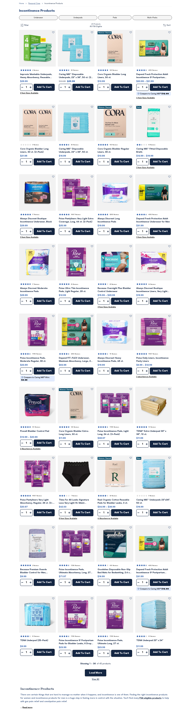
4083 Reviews (153, 70)
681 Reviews (114, 565)
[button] (37, 48)
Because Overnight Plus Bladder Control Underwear (114, 290)
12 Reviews (151, 145)
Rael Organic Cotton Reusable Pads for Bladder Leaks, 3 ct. (113, 501)
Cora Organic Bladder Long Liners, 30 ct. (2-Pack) (34, 150)
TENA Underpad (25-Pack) (34, 640)
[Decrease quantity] (22, 87)
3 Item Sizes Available (29, 237)
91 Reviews (35, 636)
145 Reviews (114, 70)
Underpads (77, 17)
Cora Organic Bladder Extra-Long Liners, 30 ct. (74, 432)
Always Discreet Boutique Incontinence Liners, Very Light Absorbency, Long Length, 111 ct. (153, 290)
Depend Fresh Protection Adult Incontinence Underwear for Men (153, 220)
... (26, 707)
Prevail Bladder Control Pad (34, 431)
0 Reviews (35, 145)
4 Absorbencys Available (108, 518)
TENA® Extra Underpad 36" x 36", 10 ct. (151, 432)
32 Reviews (113, 496)
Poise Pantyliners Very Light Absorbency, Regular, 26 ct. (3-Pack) (36, 502)
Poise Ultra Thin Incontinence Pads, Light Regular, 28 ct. (74, 290)
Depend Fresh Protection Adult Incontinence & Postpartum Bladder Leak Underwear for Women (152, 76)
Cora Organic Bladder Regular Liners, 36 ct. (113, 150)
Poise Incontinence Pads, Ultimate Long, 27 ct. (110, 642)
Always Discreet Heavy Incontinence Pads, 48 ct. (110, 359)
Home (21, 3)
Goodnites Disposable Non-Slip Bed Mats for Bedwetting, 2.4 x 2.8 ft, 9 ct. (114, 571)
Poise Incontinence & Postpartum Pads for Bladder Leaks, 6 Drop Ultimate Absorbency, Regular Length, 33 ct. (76, 642)
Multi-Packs (152, 17)
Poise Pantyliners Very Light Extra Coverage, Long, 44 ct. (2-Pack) (76, 220)
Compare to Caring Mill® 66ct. (35, 378)
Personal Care (34, 3)
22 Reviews (113, 284)
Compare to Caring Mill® (154, 94)
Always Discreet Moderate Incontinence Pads (34, 290)
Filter (26, 25)
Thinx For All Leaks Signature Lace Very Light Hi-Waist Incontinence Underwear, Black (75, 502)
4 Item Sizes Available (145, 98)
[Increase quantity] (30, 87)
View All (95, 679)
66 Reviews (36, 427)
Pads (115, 17)
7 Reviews (74, 496)
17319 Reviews (37, 354)
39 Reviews (74, 70)
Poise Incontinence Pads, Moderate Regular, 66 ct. (33, 359)
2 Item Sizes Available (29, 93)
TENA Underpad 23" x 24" (149, 640)
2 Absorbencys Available (30, 449)
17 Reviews (35, 214)
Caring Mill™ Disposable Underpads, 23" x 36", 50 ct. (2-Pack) (75, 76)
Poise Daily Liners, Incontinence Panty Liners (152, 359)
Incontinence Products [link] (54, 3)
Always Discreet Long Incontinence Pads (109, 220)
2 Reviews (35, 565)
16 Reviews (152, 427)
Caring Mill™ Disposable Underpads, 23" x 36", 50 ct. (73, 150)
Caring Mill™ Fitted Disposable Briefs (152, 150)
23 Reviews (74, 284)
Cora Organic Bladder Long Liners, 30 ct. (112, 76)
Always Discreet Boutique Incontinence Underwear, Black (36, 220)
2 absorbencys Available (146, 377)
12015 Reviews (114, 214)
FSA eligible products (150, 698)
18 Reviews (113, 354)
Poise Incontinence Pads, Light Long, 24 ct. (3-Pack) (113, 432)
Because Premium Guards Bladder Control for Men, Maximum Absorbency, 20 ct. (35, 571)
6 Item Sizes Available (68, 518)
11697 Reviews (76, 214)
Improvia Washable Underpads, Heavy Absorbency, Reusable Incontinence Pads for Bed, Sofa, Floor (37, 76)
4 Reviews (35, 70)
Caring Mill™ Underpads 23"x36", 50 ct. (153, 501)
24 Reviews (152, 284)
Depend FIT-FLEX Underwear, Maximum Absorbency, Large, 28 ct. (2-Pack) (75, 360)
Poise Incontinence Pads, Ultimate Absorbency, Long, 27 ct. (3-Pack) (75, 571)
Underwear (38, 17)
